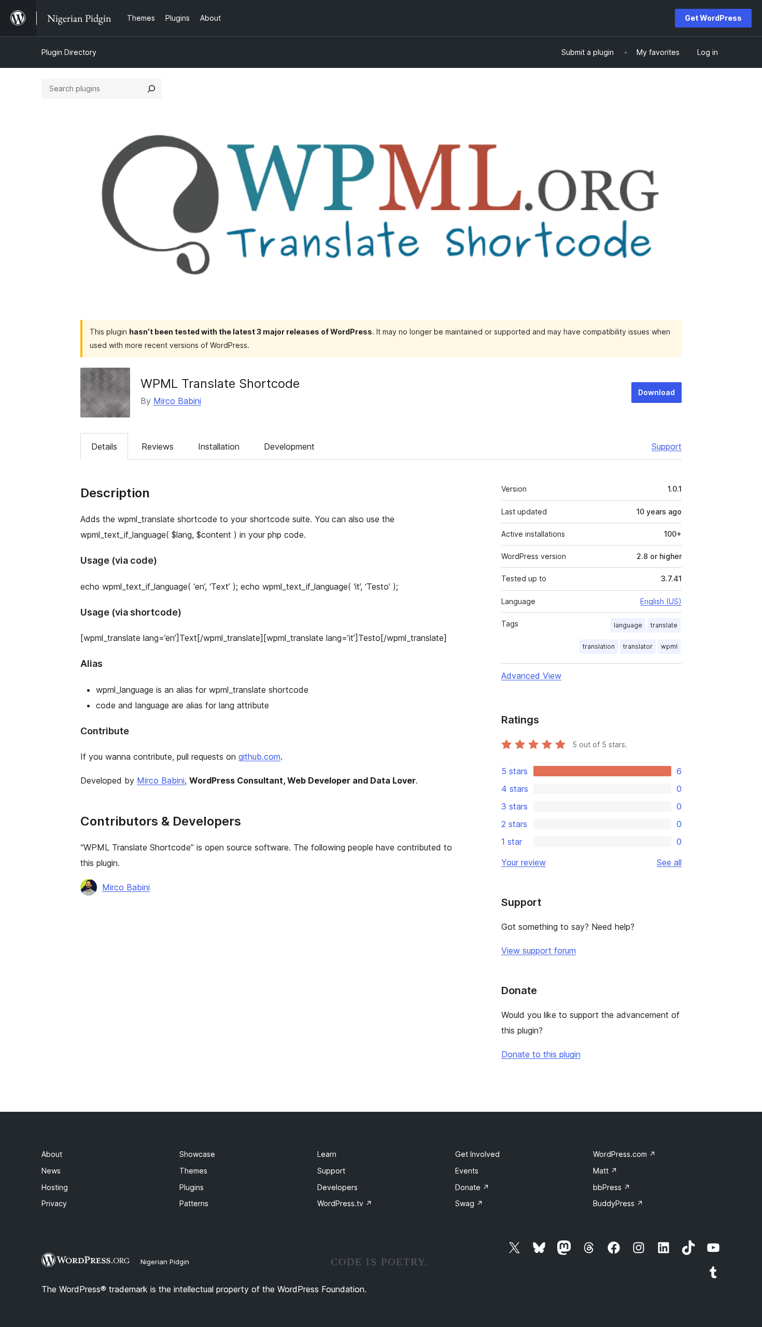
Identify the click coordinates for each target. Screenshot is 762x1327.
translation (599, 646)
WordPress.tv (344, 1203)
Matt (605, 1170)
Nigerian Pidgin (164, 1262)
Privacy (54, 1203)
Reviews (158, 446)
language (628, 625)
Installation (218, 446)
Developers (337, 1187)
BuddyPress (618, 1203)
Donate (472, 1187)
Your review (523, 862)
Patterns (193, 1203)
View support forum (538, 950)
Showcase (197, 1154)
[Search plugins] (151, 88)
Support (667, 446)
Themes (193, 1170)
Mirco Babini (177, 401)
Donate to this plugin (541, 1054)
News (51, 1170)
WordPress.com (624, 1154)
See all (669, 862)
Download (656, 392)
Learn (326, 1154)
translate (664, 625)
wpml (669, 646)
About (51, 1154)
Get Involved (477, 1154)
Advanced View (531, 676)
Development (289, 446)
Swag (469, 1203)
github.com (259, 756)
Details (104, 446)
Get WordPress (713, 17)
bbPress (611, 1187)
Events (466, 1170)
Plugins (191, 1187)
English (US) (661, 601)
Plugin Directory (68, 52)
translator (638, 646)
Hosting (54, 1187)
